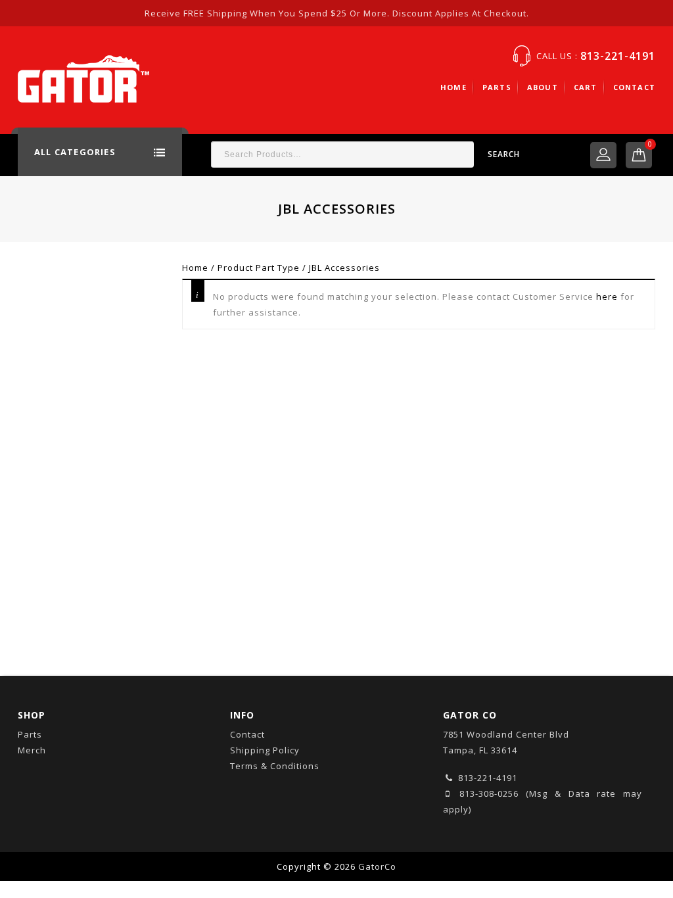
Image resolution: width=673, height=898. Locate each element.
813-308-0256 (486, 793)
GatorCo (377, 866)
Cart (585, 87)
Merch (32, 750)
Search (504, 154)
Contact (634, 87)
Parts (496, 87)
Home (453, 87)
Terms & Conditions (274, 766)
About (542, 87)
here (607, 296)
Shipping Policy (265, 750)
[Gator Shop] (83, 77)
